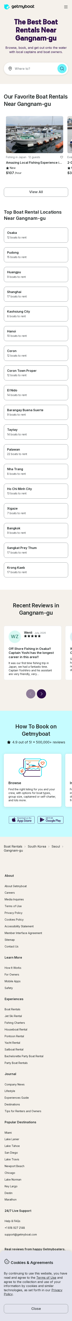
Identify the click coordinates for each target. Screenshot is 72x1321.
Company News (15, 1084)
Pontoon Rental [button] (14, 1036)
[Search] (62, 68)
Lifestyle (10, 1091)
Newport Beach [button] (14, 1166)
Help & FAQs (12, 1221)
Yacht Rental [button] (12, 1042)
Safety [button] (9, 988)
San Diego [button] (11, 1152)
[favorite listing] (61, 157)
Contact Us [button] (11, 946)
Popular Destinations (20, 1122)
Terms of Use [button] (46, 1277)
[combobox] (29, 68)
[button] (34, 134)
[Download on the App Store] (22, 820)
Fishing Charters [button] (15, 1022)
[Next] (41, 693)
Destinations (12, 1104)
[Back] (30, 693)
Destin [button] (8, 1193)
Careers (10, 892)
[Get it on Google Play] (51, 820)
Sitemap (10, 939)
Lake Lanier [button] (12, 1139)
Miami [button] (8, 1132)
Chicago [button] (10, 1172)
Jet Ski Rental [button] (13, 1016)
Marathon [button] (11, 1199)
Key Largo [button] (11, 1186)
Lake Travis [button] (12, 1159)
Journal (10, 1074)
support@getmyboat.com (21, 1234)
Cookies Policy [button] (14, 919)
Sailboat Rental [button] (14, 1049)
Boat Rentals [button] (12, 1009)
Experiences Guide (17, 1097)
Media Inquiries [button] (14, 899)
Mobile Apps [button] (13, 981)
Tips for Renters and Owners (23, 1111)
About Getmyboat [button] (16, 886)
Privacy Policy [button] (13, 912)
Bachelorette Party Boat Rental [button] (24, 1056)
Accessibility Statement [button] (19, 926)
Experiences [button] (14, 999)
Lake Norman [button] (13, 1179)
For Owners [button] (12, 974)
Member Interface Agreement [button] (23, 933)
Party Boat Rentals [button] (16, 1062)
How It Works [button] (13, 967)
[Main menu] (66, 7)
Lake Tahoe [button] (12, 1145)
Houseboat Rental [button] (16, 1029)
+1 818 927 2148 (15, 1227)
